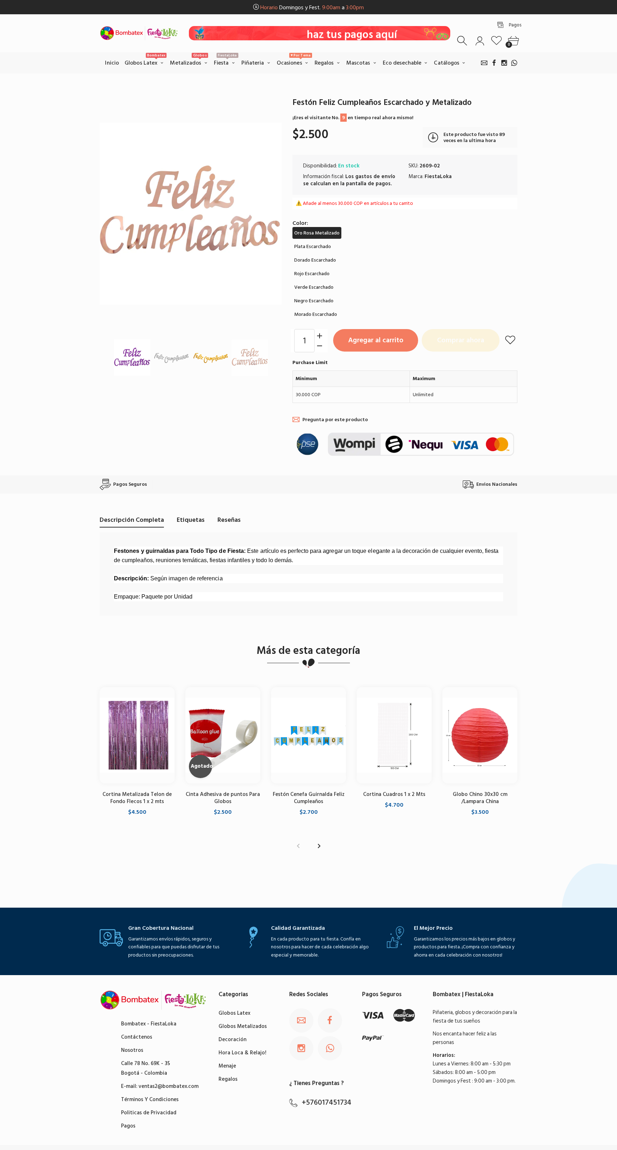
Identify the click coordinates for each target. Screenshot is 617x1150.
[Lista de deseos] (496, 41)
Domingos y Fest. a (312, 7)
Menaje (227, 1065)
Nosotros (132, 1050)
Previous (112, 214)
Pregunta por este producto (335, 419)
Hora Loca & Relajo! (242, 1052)
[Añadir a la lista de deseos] (510, 339)
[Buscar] (463, 41)
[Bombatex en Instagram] (504, 63)
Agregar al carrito (375, 340)
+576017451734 (326, 1102)
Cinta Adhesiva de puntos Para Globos (223, 798)
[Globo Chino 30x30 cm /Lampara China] (479, 735)
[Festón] (132, 357)
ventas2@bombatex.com (169, 1086)
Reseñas (229, 520)
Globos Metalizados (243, 1026)
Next (269, 214)
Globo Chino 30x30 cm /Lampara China (480, 798)
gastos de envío (375, 176)
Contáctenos (136, 1037)
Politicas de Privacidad (148, 1112)
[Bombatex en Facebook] (494, 63)
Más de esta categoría (308, 650)
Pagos (128, 1125)
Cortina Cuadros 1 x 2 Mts (394, 794)
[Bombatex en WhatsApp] (514, 63)
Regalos (228, 1079)
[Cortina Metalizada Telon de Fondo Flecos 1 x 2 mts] (137, 735)
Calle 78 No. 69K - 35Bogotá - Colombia (145, 1068)
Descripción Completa (132, 520)
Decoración (232, 1039)
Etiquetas (191, 520)
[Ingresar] (479, 41)
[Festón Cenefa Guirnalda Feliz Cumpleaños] (308, 735)
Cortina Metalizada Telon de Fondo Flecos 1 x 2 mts (137, 798)
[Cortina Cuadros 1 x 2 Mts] (394, 735)
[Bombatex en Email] (484, 63)
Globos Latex (234, 1013)
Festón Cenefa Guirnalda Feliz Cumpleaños (309, 798)
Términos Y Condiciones (150, 1099)
